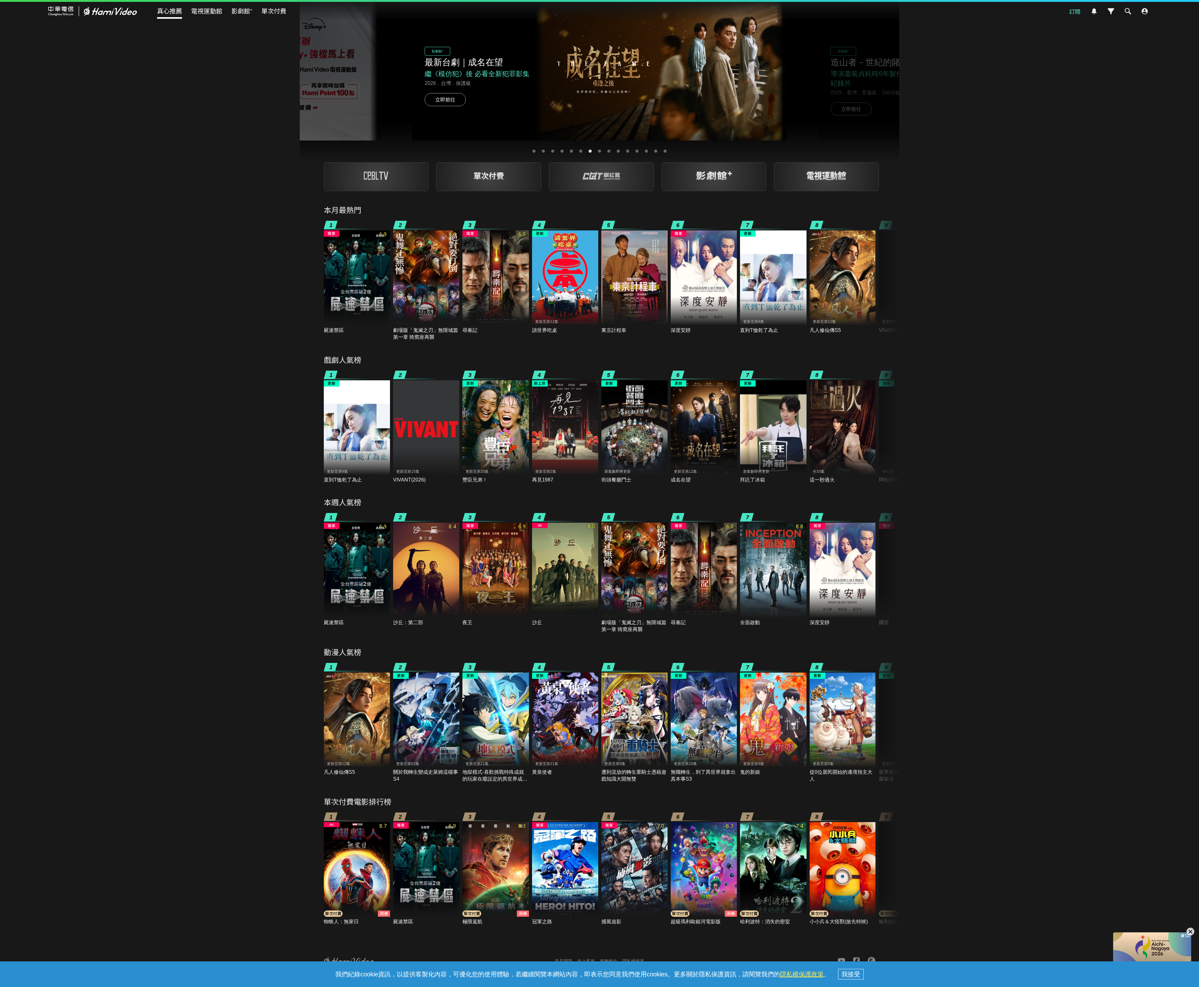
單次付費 (273, 10)
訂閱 (1074, 11)
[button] (533, 151)
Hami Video (92, 11)
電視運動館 (206, 10)
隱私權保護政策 (802, 974)
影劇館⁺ (241, 10)
